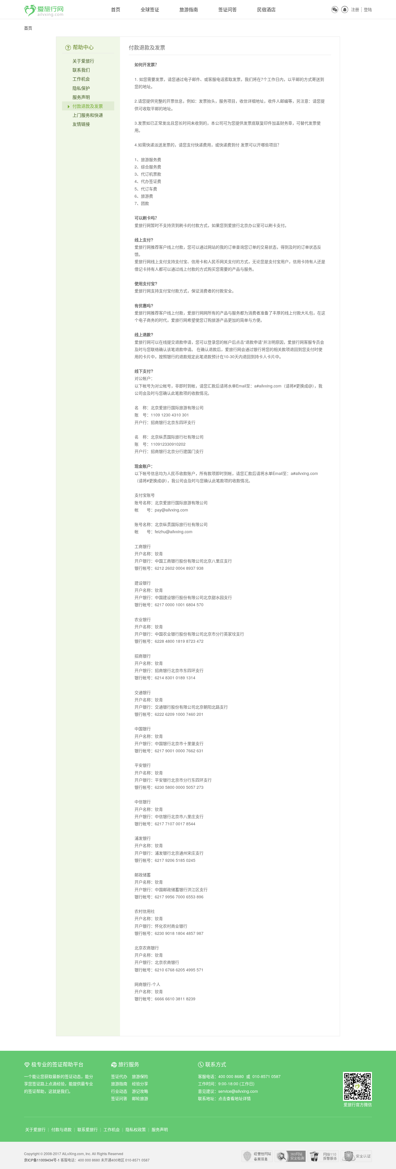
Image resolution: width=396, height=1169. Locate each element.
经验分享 (140, 1083)
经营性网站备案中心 (257, 1156)
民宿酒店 (266, 9)
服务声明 (80, 97)
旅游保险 (140, 1076)
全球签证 (150, 9)
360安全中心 (290, 1156)
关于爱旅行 (82, 61)
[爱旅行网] (43, 8)
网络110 (323, 1156)
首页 (115, 9)
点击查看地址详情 (234, 1098)
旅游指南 (188, 9)
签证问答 (227, 9)
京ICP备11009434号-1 (42, 1159)
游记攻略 (140, 1091)
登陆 (368, 9)
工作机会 (80, 79)
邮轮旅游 (140, 1098)
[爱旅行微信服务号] (357, 1075)
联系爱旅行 (87, 1129)
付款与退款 (61, 1129)
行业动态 (119, 1091)
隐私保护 (80, 88)
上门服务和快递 (87, 115)
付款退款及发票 (87, 106)
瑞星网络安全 (356, 1156)
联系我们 (80, 70)
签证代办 (119, 1076)
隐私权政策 (136, 1129)
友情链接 (80, 124)
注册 (355, 9)
